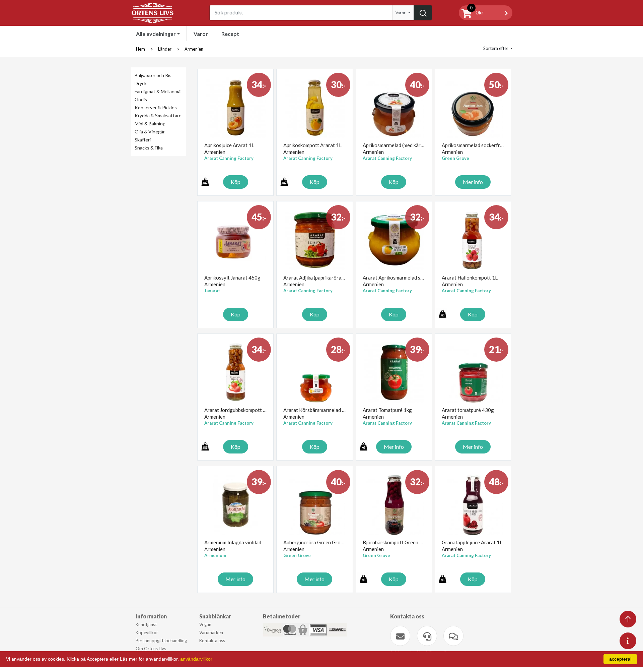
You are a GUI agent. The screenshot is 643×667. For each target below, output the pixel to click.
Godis (141, 99)
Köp (235, 182)
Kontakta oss (212, 640)
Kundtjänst (146, 624)
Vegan (205, 624)
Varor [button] (401, 12)
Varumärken (211, 632)
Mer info (473, 182)
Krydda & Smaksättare (158, 115)
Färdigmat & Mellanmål (158, 91)
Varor (201, 34)
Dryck (141, 83)
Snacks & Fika (149, 147)
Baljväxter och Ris (153, 75)
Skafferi (143, 139)
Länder (164, 49)
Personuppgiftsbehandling (161, 640)
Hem (140, 49)
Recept (230, 34)
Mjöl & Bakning (150, 123)
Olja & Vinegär (150, 131)
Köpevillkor (147, 632)
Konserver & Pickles (156, 107)
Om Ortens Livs (151, 648)
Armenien (194, 49)
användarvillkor (196, 659)
